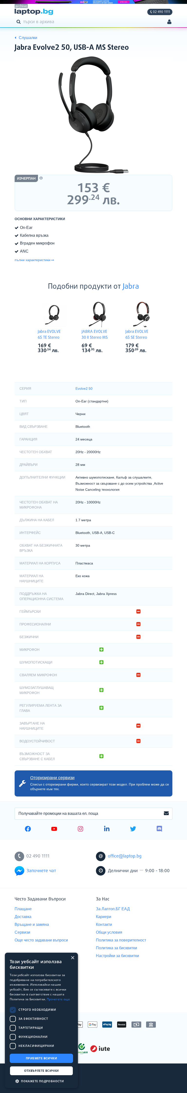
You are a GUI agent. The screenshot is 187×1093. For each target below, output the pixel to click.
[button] (41, 1081)
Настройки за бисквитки (117, 956)
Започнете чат (41, 871)
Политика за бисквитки (116, 948)
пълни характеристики (32, 260)
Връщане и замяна (32, 924)
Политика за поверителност (121, 940)
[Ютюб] (54, 829)
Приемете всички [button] (41, 1058)
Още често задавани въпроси (41, 940)
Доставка (23, 917)
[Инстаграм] (80, 829)
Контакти (104, 924)
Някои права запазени (31, 1080)
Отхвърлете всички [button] (41, 1071)
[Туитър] (133, 829)
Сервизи (22, 932)
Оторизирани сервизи (52, 777)
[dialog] (41, 1020)
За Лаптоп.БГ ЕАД (113, 909)
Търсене (19, 21)
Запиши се (166, 813)
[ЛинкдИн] (107, 829)
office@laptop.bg (124, 856)
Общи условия (109, 932)
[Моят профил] (169, 22)
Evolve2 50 (84, 388)
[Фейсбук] (28, 829)
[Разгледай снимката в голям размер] (93, 115)
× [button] (72, 958)
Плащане (23, 909)
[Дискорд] (159, 829)
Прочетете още (58, 999)
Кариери (103, 917)
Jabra (131, 286)
